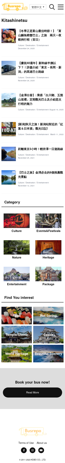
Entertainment (43, 45)
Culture (21, 45)
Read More (32, 392)
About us (42, 443)
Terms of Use (26, 443)
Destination (30, 45)
